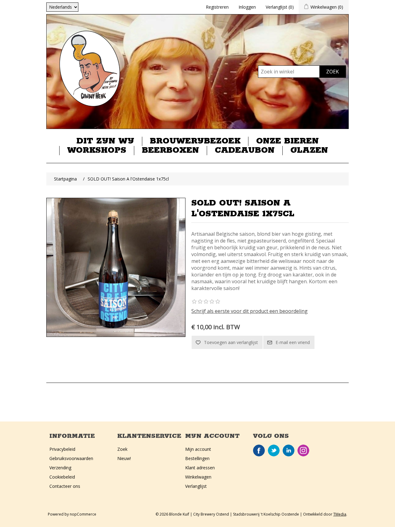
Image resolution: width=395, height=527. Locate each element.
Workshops (96, 150)
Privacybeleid (62, 449)
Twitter (274, 450)
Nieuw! (124, 458)
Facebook (259, 450)
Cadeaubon (245, 150)
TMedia (339, 514)
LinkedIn (288, 450)
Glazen (309, 150)
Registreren (217, 7)
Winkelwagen (198, 477)
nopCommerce (83, 514)
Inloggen (247, 7)
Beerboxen (170, 150)
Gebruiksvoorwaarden (71, 458)
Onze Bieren (287, 141)
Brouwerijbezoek (195, 141)
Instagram (303, 450)
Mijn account (198, 449)
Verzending (60, 468)
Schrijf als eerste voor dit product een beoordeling (249, 311)
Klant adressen (200, 468)
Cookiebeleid (62, 477)
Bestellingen (197, 458)
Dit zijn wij (105, 141)
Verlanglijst (196, 486)
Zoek (122, 449)
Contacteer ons (64, 486)
